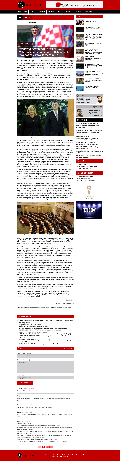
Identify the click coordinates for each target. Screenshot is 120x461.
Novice (19, 11)
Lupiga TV (33, 11)
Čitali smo (77, 11)
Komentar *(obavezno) (23, 360)
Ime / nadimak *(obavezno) (24, 353)
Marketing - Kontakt (66, 455)
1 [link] (43, 447)
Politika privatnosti (81, 455)
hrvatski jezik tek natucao (64, 96)
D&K (25, 11)
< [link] (39, 447)
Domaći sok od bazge (83, 164)
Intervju (68, 11)
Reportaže (60, 11)
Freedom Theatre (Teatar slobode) (86, 180)
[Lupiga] (30, 4)
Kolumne (51, 11)
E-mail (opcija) (21, 375)
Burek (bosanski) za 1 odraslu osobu (87, 166)
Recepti (81, 161)
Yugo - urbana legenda (83, 178)
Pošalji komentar (25, 382)
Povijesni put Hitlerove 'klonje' (85, 176)
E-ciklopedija (84, 173)
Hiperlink (42, 11)
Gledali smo (88, 11)
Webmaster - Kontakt (51, 455)
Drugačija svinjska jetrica (84, 168)
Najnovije (80, 17)
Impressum (38, 455)
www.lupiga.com (64, 456)
